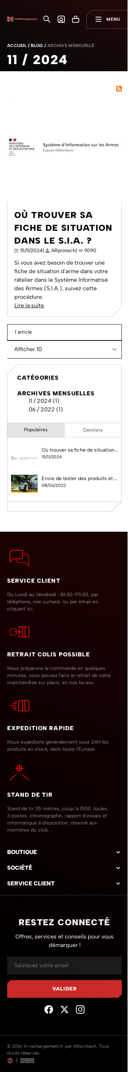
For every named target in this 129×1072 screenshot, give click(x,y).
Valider (64, 989)
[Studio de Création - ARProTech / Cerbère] (27, 1060)
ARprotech (63, 251)
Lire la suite (29, 305)
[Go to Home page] (22, 19)
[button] (64, 852)
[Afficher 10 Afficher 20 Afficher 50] (64, 349)
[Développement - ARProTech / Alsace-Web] (10, 1060)
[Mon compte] (61, 19)
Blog (37, 45)
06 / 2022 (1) (43, 409)
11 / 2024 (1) (41, 400)
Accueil (17, 45)
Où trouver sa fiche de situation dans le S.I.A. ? (63, 228)
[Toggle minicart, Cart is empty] (75, 19)
